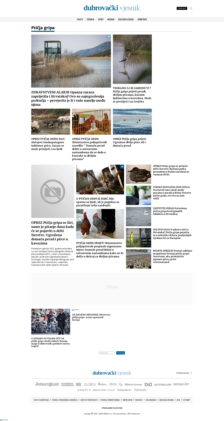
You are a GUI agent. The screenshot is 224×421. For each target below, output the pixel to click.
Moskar (110, 19)
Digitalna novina (166, 399)
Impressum (127, 399)
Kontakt (139, 399)
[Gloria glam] (120, 384)
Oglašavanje (151, 399)
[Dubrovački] (112, 8)
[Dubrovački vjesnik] (104, 389)
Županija (90, 19)
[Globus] (89, 384)
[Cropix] (84, 389)
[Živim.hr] (102, 384)
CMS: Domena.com (133, 413)
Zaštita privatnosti (89, 399)
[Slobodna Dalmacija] (67, 384)
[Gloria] (113, 384)
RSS (178, 399)
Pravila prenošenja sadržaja (64, 399)
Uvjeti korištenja (41, 399)
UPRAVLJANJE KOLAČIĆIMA (112, 408)
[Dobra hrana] (133, 384)
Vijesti (80, 19)
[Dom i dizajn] (148, 384)
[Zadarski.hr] (124, 389)
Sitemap (186, 399)
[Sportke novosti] (79, 384)
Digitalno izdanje (126, 19)
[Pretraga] (191, 8)
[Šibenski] (140, 389)
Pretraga (120, 353)
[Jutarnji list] (47, 384)
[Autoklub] (163, 384)
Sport (101, 19)
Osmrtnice (142, 19)
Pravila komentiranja (110, 399)
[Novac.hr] (181, 384)
